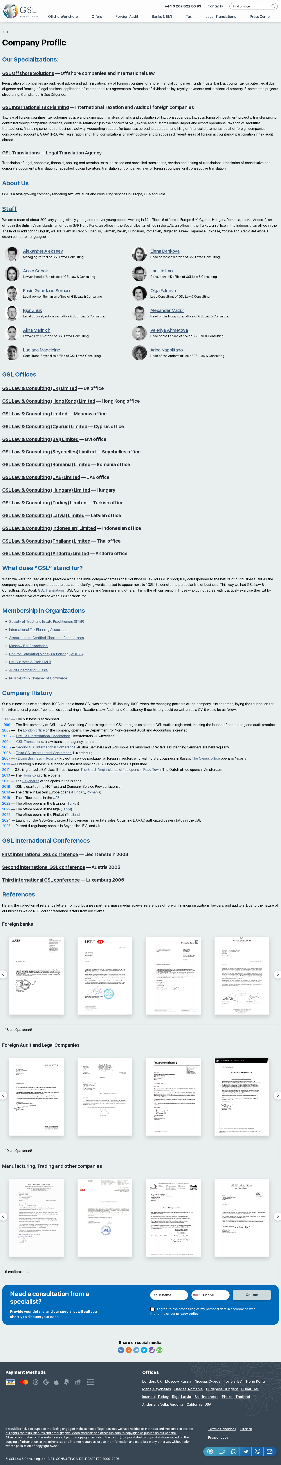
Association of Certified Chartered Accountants (46, 638)
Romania (93, 792)
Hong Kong (32, 775)
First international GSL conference (40, 854)
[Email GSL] (270, 1451)
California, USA (199, 1404)
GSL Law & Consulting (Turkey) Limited (44, 502)
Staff (9, 208)
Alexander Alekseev (43, 251)
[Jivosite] (209, 1451)
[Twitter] (144, 1350)
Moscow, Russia (178, 1381)
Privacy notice (218, 1437)
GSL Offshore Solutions (28, 73)
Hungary (78, 792)
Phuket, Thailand (236, 1397)
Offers (97, 16)
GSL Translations (21, 153)
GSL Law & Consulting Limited (34, 414)
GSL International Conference (43, 736)
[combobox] (197, 1295)
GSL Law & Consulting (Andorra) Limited (45, 553)
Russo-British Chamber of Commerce (38, 678)
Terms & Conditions (222, 1429)
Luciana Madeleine (41, 350)
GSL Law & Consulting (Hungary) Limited (46, 490)
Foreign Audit (127, 16)
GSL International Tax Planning (35, 107)
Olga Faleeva (163, 290)
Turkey (72, 803)
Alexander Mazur (167, 310)
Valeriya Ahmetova (169, 330)
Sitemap (246, 1429)
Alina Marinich (36, 330)
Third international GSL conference (41, 880)
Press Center (260, 16)
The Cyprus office (206, 758)
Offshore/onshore (63, 16)
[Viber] (152, 1350)
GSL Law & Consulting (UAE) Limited (41, 477)
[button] (222, 1451)
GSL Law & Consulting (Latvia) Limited (43, 515)
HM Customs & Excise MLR (30, 662)
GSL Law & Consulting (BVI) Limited (40, 439)
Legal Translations (220, 16)
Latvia (66, 809)
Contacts (215, 6)
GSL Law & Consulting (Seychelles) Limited (49, 452)
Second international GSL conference (43, 867)
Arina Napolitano (166, 350)
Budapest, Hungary (222, 1389)
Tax (189, 16)
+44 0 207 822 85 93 (183, 6)
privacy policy (187, 1314)
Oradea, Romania (188, 1389)
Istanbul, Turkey (155, 1397)
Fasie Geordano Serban (46, 290)
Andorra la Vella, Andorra (162, 1404)
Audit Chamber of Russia (28, 670)
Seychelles (30, 781)
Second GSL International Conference (46, 747)
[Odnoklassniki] (129, 1350)
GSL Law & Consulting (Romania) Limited (46, 464)
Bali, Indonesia (206, 1397)
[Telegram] (136, 1350)
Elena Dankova (165, 251)
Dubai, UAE (250, 1389)
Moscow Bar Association (28, 646)
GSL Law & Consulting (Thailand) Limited (46, 541)
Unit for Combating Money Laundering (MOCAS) (46, 654)
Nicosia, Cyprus (207, 1381)
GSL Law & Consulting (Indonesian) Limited (49, 528)
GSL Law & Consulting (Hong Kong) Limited (48, 401)
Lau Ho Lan (161, 270)
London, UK (152, 1381)
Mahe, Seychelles (156, 1389)
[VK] (121, 1350)
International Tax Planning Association (38, 630)
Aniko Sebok (35, 270)
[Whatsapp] (159, 1350)
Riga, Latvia (181, 1397)
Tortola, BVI (233, 1381)
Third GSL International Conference (44, 753)
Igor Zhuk (32, 310)
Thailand (73, 815)
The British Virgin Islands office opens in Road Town (120, 770)
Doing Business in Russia (37, 758)
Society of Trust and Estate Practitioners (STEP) (46, 621)
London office (34, 730)
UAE (56, 798)
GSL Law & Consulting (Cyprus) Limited (44, 426)
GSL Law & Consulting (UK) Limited (39, 388)
